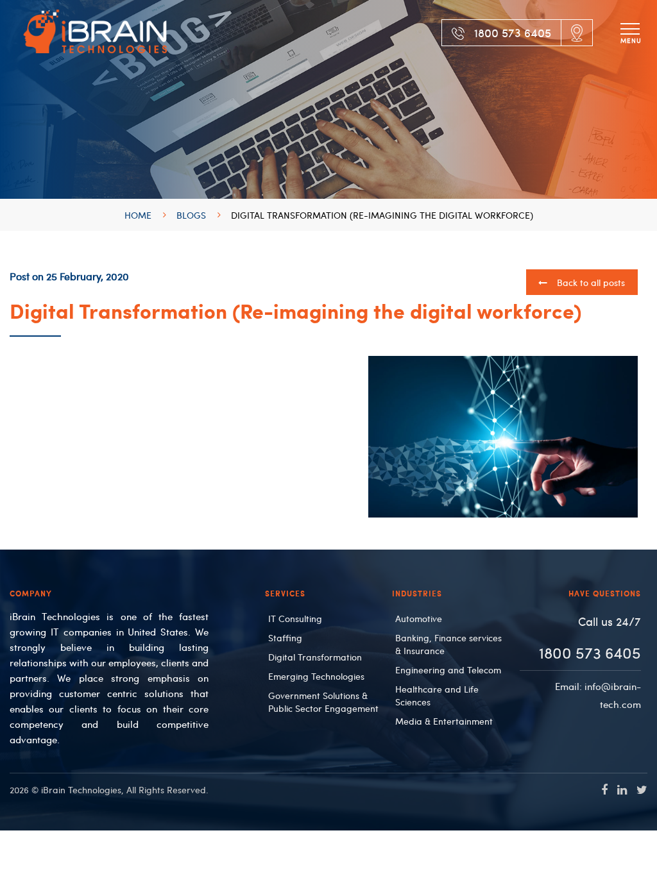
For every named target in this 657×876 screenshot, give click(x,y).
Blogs (191, 214)
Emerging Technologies (316, 676)
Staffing (285, 637)
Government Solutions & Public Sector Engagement (323, 701)
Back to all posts (589, 282)
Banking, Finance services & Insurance (448, 644)
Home (137, 214)
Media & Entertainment (444, 720)
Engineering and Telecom (448, 669)
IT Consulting (295, 618)
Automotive (418, 618)
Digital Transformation (315, 656)
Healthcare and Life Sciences (437, 695)
